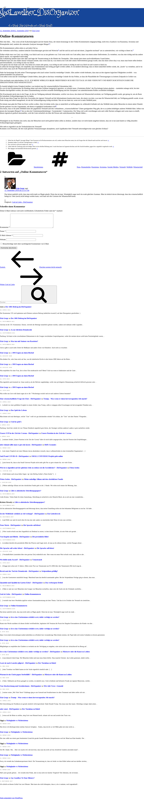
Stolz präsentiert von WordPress (11, 798)
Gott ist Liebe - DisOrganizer (22, 202)
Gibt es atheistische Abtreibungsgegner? (26, 491)
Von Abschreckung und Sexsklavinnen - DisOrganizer (20, 686)
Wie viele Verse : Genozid (53, 686)
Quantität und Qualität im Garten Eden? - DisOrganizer (21, 583)
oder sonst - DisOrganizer (9, 709)
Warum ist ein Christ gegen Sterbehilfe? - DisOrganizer (21, 674)
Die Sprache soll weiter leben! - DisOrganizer (17, 548)
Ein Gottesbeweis (53, 514)
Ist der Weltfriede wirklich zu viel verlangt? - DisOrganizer (22, 514)
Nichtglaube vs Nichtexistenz (17, 720)
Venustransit (37, 560)
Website (3, 239)
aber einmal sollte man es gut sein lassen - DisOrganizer (21, 445)
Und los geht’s (16, 422)
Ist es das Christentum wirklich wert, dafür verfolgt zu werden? (35, 617)
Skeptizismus (38, 167)
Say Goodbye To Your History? (23, 778)
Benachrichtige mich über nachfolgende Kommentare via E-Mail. (26, 244)
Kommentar (5, 227)
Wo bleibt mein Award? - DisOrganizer (15, 560)
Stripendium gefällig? (50, 571)
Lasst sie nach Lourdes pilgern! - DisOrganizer (18, 663)
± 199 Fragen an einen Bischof (22, 353)
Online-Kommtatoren (33, 594)
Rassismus (95, 167)
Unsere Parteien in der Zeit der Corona (56, 433)
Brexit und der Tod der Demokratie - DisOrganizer (19, 571)
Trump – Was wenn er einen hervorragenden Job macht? (65, 399)
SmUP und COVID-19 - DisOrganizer (14, 456)
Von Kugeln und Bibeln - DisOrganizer (15, 537)
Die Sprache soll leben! (32, 525)
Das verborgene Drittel (54, 583)
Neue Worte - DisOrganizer (10, 525)
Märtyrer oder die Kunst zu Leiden (76, 652)
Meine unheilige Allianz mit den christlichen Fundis (43, 479)
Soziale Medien (112, 167)
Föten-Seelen (74, 468)
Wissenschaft (138, 167)
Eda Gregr (36, 31)
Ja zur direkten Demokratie (21, 330)
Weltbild (129, 167)
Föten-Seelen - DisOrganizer (10, 479)
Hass (78, 167)
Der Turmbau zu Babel (47, 663)
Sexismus (103, 167)
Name (3, 231)
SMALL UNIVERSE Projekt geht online (47, 456)
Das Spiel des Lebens (19, 410)
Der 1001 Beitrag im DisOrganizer (18, 307)
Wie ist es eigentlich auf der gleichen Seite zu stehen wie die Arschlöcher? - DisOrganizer (33, 468)
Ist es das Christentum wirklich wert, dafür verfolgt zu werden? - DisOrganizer (30, 652)
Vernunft (122, 167)
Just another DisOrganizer (39, 12)
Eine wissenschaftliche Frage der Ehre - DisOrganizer (20, 399)
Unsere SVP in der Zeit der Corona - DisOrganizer (19, 433)
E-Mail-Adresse (6, 235)
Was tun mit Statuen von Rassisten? (24, 341)
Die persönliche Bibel (40, 537)
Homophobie (86, 167)
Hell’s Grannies (50, 445)
